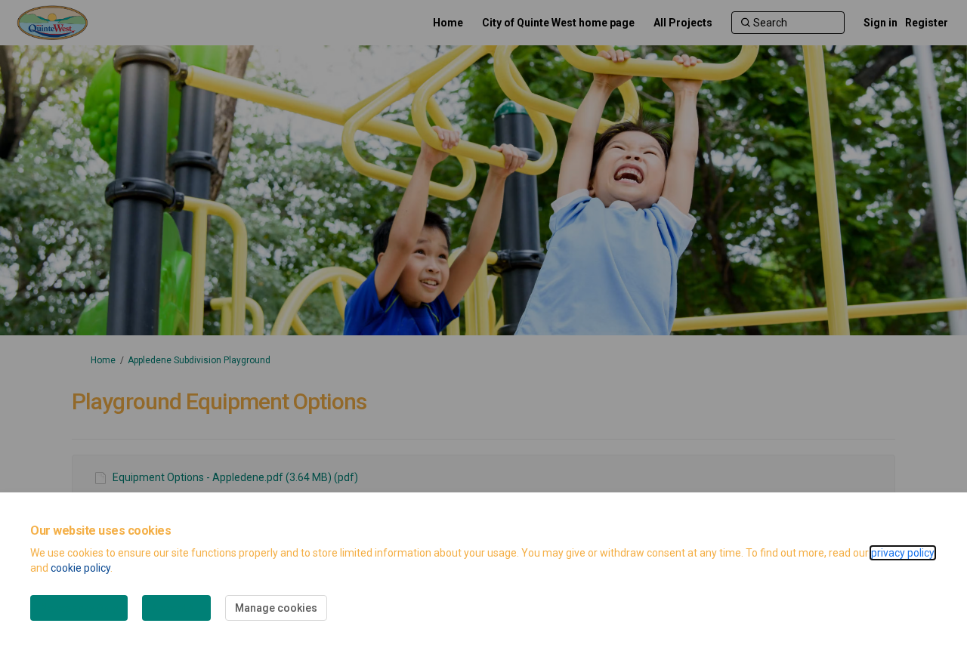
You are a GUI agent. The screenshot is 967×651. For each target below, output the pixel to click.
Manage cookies (276, 608)
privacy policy (903, 553)
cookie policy (80, 568)
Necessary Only (79, 608)
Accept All (176, 608)
